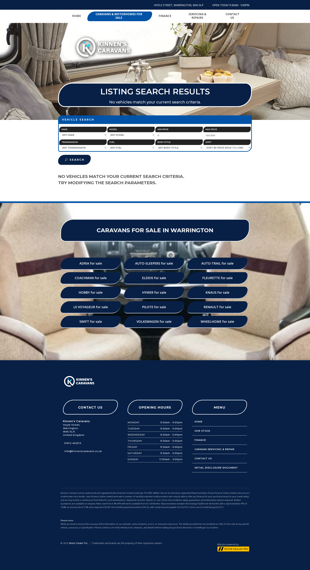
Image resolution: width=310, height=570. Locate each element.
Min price (163, 129)
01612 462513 (72, 443)
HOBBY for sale (91, 292)
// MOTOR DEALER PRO (233, 549)
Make (64, 129)
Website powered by (228, 544)
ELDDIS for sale (154, 278)
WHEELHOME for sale (217, 321)
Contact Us (203, 458)
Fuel (112, 142)
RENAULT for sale (217, 307)
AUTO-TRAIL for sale (217, 263)
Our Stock (202, 430)
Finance (165, 16)
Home (76, 16)
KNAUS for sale (217, 292)
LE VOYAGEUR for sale (90, 307)
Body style (164, 142)
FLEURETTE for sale (217, 278)
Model (113, 129)
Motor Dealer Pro (78, 543)
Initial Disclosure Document (216, 467)
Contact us (232, 16)
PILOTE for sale (154, 307)
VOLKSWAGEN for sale (154, 321)
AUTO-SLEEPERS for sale (154, 263)
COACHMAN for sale (91, 278)
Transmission (70, 142)
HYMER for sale (154, 292)
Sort (209, 142)
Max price (211, 129)
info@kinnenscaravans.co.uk (83, 451)
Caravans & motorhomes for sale (119, 16)
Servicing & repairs (197, 16)
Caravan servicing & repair (214, 449)
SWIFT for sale (90, 321)
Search (77, 159)
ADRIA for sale (90, 263)
